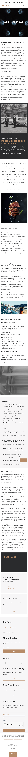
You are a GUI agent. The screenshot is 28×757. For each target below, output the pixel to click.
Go (14, 611)
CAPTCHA (5, 720)
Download (11, 588)
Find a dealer (6, 5)
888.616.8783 (7, 626)
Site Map (13, 748)
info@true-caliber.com (9, 627)
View (9, 586)
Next (25, 460)
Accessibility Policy (12, 745)
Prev (21, 460)
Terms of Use (13, 746)
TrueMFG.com (13, 743)
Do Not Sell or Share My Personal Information (13, 739)
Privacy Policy (12, 744)
